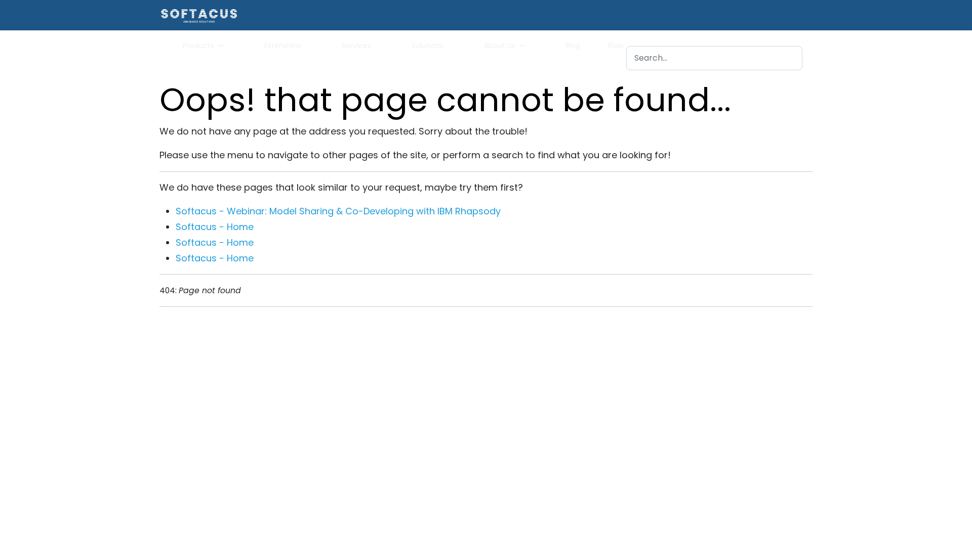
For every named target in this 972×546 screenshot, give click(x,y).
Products (198, 45)
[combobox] (714, 58)
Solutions (427, 45)
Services (356, 45)
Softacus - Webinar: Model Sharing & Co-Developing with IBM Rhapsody (338, 211)
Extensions (282, 45)
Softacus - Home (215, 226)
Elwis (616, 45)
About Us (499, 45)
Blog (572, 45)
